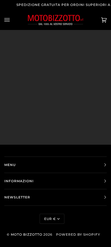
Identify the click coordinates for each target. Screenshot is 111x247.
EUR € (50, 219)
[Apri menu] (12, 20)
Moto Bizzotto (26, 234)
